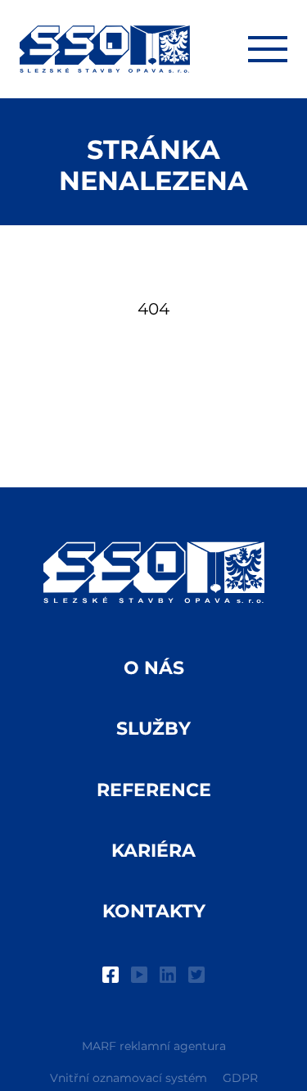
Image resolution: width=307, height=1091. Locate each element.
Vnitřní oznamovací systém (128, 1078)
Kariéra (153, 851)
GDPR (240, 1078)
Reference (154, 790)
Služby (153, 729)
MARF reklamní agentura (154, 1046)
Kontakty (153, 911)
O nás (154, 668)
